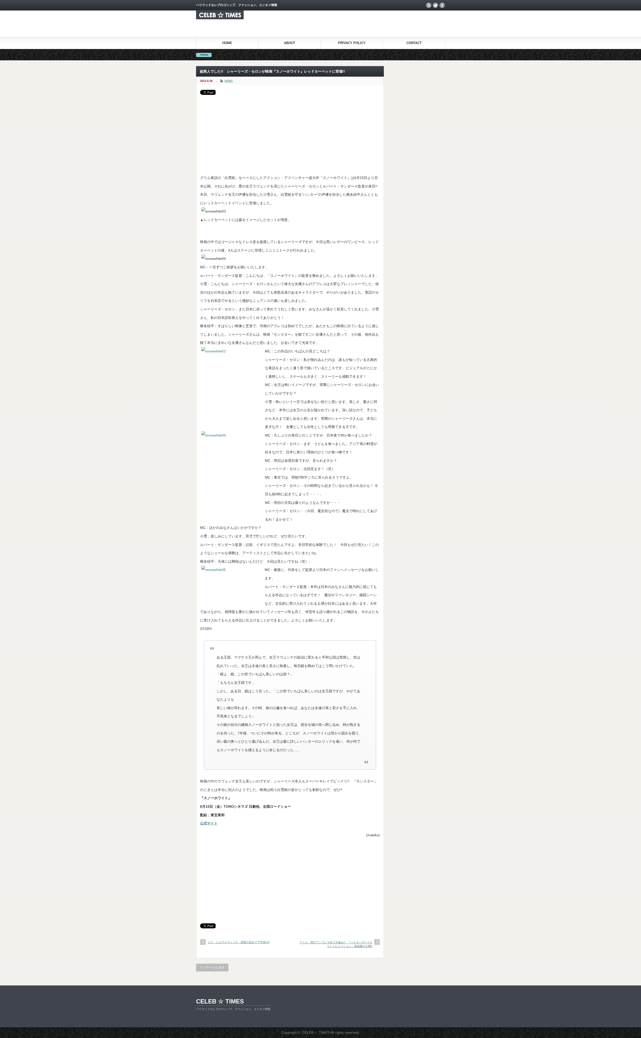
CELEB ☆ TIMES (220, 1001)
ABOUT (289, 43)
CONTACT (414, 43)
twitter (435, 5)
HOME (227, 43)
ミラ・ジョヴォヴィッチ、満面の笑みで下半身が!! (239, 942)
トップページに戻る (212, 967)
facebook (442, 5)
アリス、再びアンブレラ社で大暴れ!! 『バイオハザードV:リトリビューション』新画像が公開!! (335, 944)
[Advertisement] (290, 132)
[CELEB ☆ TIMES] (220, 18)
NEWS (229, 80)
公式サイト (209, 823)
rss (428, 5)
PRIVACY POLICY (352, 43)
